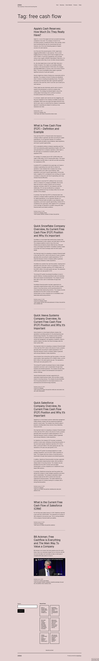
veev (35, 390)
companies (48, 582)
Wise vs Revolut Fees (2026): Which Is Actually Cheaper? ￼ (44, 610)
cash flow (42, 302)
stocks (49, 583)
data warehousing (50, 302)
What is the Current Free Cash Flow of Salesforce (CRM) (48, 505)
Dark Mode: (94, 659)
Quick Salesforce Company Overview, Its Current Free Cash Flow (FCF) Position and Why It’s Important (49, 409)
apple (38, 113)
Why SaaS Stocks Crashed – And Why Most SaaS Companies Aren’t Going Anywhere (44, 624)
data (46, 302)
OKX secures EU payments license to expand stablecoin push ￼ (54, 638)
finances (42, 524)
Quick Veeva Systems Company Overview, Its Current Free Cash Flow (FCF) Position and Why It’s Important (49, 322)
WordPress (79, 655)
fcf (49, 214)
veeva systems (42, 390)
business (38, 214)
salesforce (36, 490)
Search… (19, 603)
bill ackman (39, 582)
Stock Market (69, 5)
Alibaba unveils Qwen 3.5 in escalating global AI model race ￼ (44, 638)
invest (43, 583)
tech (41, 303)
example (46, 214)
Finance (75, 5)
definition (42, 214)
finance (43, 113)
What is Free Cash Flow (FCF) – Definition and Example (47, 128)
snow (35, 303)
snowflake (38, 303)
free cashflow (38, 583)
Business (62, 5)
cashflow (43, 582)
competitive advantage (55, 582)
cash (40, 113)
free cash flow (48, 113)
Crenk (20, 5)
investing (46, 583)
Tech (57, 5)
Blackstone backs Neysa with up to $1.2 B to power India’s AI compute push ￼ (54, 624)
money (55, 113)
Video (80, 5)
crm (37, 489)
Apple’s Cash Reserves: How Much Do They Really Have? (49, 31)
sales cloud (59, 489)
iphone (52, 113)
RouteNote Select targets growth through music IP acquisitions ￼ (55, 610)
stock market (59, 389)
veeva (37, 390)
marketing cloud (53, 489)
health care (54, 389)
